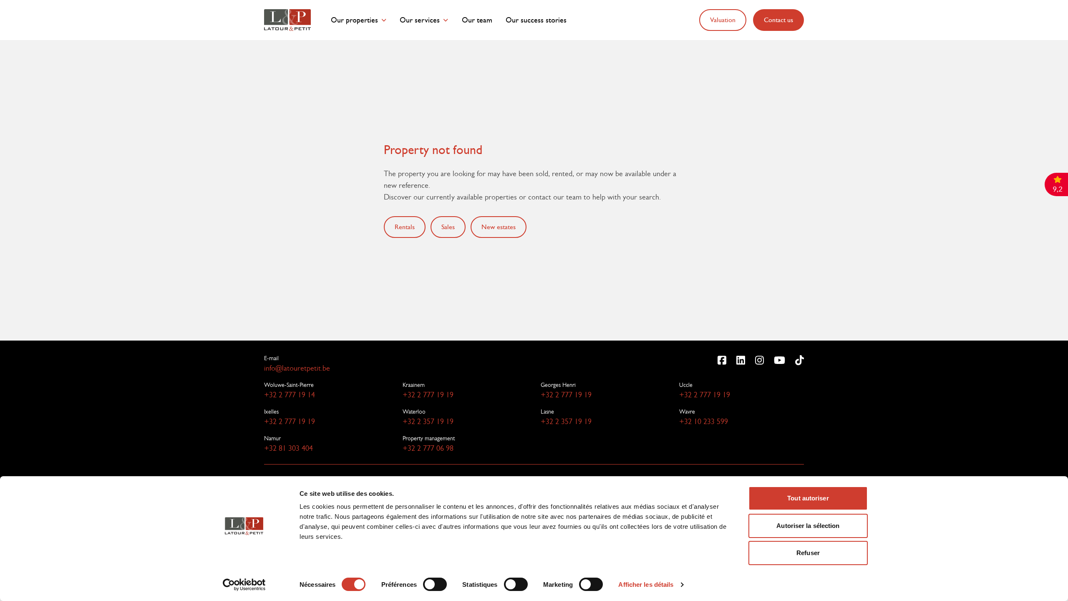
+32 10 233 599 (703, 421)
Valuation (723, 20)
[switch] (435, 584)
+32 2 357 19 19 (428, 421)
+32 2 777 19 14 (289, 395)
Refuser (808, 552)
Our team (477, 20)
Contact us (778, 20)
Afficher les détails (645, 584)
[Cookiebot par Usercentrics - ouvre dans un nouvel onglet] (244, 584)
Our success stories (536, 20)
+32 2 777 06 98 (428, 448)
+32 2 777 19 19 (428, 395)
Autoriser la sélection (807, 525)
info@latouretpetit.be (297, 368)
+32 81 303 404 (288, 448)
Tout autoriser (808, 498)
